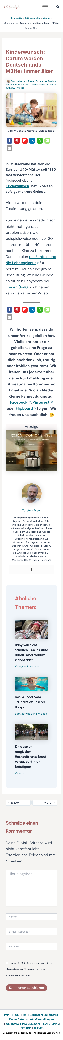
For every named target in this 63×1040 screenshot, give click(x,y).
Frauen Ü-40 (17, 287)
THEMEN (39, 1028)
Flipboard (24, 408)
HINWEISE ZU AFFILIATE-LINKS (39, 1024)
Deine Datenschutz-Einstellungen (31, 1019)
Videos (46, 18)
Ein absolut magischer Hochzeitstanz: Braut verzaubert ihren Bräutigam (30, 757)
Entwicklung (29, 713)
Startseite (16, 18)
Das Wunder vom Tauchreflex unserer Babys (30, 702)
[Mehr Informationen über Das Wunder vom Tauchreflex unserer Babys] (31, 683)
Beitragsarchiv (32, 18)
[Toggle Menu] (45, 6)
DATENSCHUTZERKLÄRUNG (40, 1015)
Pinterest (41, 402)
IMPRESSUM (11, 1015)
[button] (58, 7)
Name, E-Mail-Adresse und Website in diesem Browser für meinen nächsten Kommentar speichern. (29, 969)
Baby (18, 713)
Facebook (18, 402)
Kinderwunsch (17, 186)
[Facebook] (31, 569)
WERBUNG (12, 1024)
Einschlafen (33, 666)
